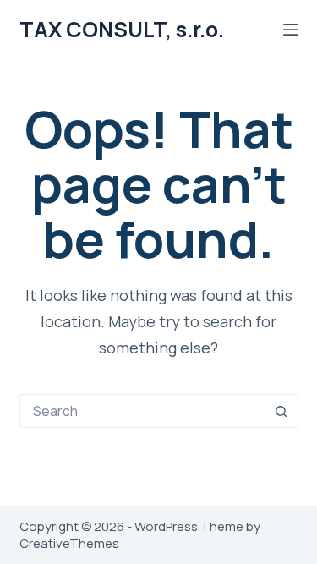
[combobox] (142, 411)
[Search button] (281, 411)
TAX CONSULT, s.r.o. (121, 29)
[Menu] (290, 29)
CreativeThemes (69, 543)
